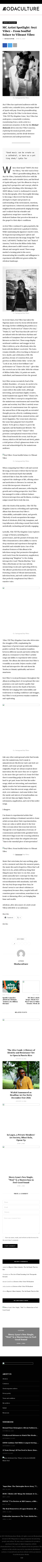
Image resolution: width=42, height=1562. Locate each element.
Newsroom (6, 1413)
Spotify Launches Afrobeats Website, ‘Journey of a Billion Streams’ (10, 1001)
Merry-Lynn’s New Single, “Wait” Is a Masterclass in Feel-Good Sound (21, 1180)
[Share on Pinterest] (28, 943)
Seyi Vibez (20, 939)
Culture (21, 1330)
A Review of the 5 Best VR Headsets (23, 1281)
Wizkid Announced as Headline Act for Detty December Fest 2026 (21, 1095)
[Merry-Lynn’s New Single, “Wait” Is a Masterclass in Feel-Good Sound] (21, 1160)
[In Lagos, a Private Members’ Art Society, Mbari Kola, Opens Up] (21, 1117)
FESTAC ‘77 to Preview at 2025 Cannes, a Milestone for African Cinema (21, 1501)
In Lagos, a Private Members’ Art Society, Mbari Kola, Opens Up (21, 1137)
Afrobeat (6, 905)
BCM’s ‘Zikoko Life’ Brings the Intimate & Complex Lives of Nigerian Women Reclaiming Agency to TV (21, 1494)
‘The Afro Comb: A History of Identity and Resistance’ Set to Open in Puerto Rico (21, 1053)
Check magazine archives (10, 1388)
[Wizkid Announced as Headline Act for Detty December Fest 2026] (21, 1075)
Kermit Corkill (7, 1281)
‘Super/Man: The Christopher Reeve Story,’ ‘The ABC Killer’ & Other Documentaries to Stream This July (21, 1486)
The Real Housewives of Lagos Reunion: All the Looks (21, 1509)
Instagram (18, 854)
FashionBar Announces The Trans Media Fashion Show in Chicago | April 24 (21, 1516)
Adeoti (5, 1267)
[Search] (38, 2)
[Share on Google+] (25, 943)
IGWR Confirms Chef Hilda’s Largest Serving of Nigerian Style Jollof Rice (21, 1443)
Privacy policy (7, 1393)
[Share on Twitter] (10, 45)
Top (21, 1558)
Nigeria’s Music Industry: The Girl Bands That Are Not (23, 1291)
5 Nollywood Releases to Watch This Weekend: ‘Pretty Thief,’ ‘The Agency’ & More (21, 1435)
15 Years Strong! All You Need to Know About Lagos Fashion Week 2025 (21, 1450)
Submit (5, 1408)
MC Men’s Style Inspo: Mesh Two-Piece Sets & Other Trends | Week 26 (32, 1001)
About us (5, 1379)
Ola (4, 1291)
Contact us (6, 1383)
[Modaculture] (21, 9)
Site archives (6, 1403)
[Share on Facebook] (5, 45)
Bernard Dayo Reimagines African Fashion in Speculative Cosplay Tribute (21, 1428)
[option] (21, 1326)
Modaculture (9, 38)
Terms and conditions (9, 1398)
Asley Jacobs (6, 1286)
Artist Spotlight (9, 22)
